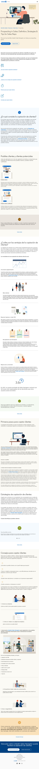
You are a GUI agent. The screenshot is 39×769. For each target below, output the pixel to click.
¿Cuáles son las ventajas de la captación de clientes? (11, 79)
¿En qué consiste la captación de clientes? (9, 69)
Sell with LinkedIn (4, 27)
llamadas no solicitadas (6, 447)
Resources (10, 27)
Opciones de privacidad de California (19, 757)
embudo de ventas (22, 138)
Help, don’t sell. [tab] (19, 538)
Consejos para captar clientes (6, 99)
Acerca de (19, 754)
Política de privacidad (19, 756)
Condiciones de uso (19, 758)
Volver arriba (19, 232)
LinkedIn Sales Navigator (13, 275)
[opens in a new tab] (17, 763)
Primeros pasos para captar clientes (8, 89)
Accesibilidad (19, 759)
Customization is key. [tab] (18, 538)
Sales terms (15, 27)
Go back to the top (19, 736)
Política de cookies (19, 755)
